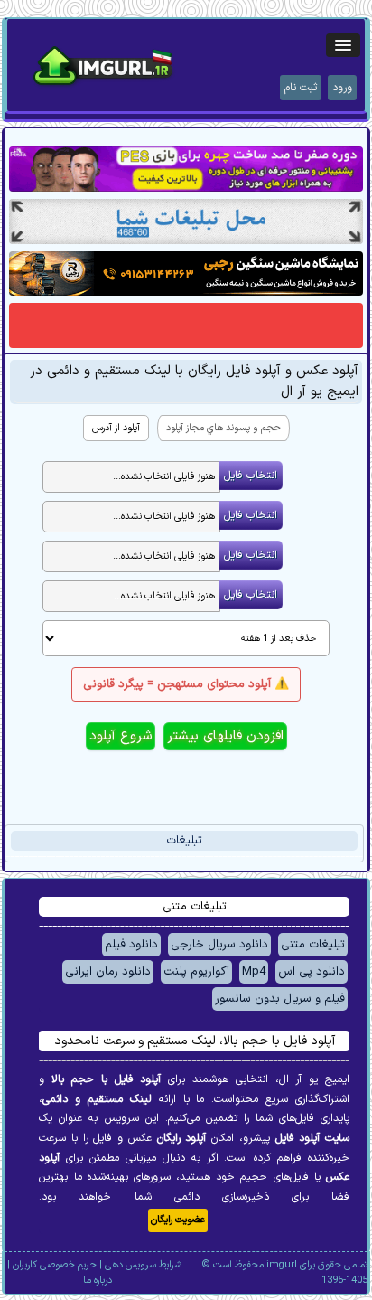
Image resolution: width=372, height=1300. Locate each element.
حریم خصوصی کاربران (55, 1265)
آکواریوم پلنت (196, 972)
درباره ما (97, 1280)
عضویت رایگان (178, 1220)
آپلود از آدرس (116, 428)
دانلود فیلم (131, 945)
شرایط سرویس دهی (143, 1265)
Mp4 (253, 972)
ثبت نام (300, 88)
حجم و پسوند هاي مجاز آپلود (223, 428)
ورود (342, 88)
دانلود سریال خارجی (219, 945)
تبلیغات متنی (313, 945)
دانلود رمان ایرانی (108, 972)
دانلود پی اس (311, 972)
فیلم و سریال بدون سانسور (280, 999)
